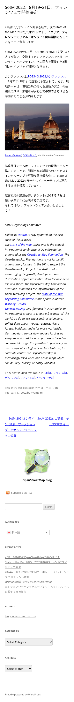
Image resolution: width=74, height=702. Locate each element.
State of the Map (21, 245)
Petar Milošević (13, 155)
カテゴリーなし (44, 388)
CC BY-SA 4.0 (29, 155)
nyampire (37, 392)
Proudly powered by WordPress (23, 694)
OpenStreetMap (15, 309)
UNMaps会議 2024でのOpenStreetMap (28, 582)
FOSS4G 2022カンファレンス (47, 76)
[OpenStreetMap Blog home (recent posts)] (37, 475)
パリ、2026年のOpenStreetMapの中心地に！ (32, 557)
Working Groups (15, 304)
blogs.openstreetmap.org (20, 616)
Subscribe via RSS (21, 493)
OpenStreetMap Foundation (45, 254)
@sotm (22, 235)
